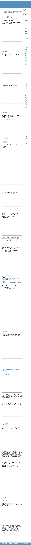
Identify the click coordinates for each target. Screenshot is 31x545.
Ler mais (14, 279)
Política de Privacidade (23, 543)
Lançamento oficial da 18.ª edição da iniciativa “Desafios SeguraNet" (11, 423)
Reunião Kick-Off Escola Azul (10, 373)
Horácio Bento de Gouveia (13, 11)
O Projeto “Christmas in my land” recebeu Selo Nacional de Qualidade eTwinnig (11, 116)
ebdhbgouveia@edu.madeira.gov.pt (11, 1)
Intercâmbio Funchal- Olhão (9, 85)
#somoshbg (4, 50)
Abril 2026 (26, 38)
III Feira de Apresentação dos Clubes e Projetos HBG (10, 193)
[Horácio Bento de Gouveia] (2, 11)
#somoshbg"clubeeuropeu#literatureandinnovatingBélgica (13, 282)
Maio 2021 (26, 143)
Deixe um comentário (5, 51)
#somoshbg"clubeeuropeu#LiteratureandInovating (12, 369)
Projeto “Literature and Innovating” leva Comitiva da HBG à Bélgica (11, 334)
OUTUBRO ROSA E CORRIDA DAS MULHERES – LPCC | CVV (11, 54)
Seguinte (5, 536)
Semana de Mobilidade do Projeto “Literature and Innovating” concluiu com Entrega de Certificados (11, 249)
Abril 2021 (26, 144)
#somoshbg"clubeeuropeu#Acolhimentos (11, 50)
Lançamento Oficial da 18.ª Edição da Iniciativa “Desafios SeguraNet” (11, 404)
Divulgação (24, 14)
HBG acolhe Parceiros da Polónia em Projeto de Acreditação (11, 22)
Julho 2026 (26, 33)
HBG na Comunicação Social (6, 368)
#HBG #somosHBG (5, 141)
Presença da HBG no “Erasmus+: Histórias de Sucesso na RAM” (11, 427)
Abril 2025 (26, 59)
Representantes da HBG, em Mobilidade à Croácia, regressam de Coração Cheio (12, 504)
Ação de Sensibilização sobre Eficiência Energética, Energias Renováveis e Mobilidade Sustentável (10, 215)
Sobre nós (24, 9)
